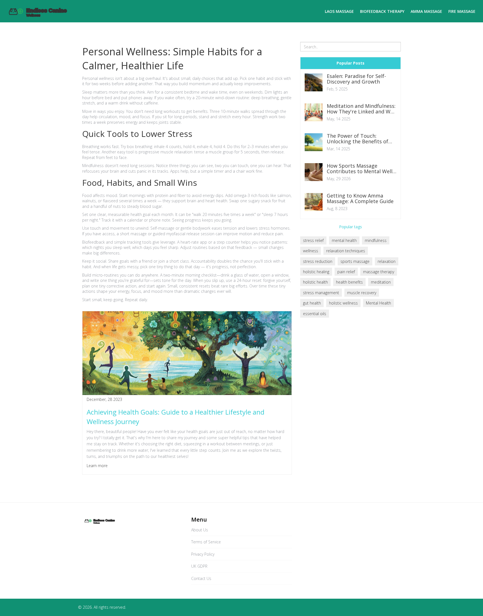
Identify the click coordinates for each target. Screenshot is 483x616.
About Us (199, 529)
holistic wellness (343, 303)
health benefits (349, 282)
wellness (310, 250)
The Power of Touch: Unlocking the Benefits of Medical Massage (357, 138)
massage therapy (378, 271)
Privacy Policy (202, 554)
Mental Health (378, 303)
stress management (321, 292)
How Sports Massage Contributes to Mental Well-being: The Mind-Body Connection (360, 168)
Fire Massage (461, 11)
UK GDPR (199, 566)
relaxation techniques (345, 250)
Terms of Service (206, 541)
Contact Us (201, 578)
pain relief (346, 271)
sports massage (355, 261)
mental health (344, 240)
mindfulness (376, 240)
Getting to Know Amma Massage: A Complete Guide (360, 198)
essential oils (314, 313)
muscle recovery (361, 292)
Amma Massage (426, 11)
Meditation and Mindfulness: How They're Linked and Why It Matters (361, 109)
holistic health (315, 282)
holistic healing (316, 271)
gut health (312, 303)
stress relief (313, 240)
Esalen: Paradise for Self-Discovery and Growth (356, 79)
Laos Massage (339, 11)
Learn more (97, 465)
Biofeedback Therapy (382, 11)
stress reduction (317, 261)
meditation (381, 282)
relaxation (387, 261)
